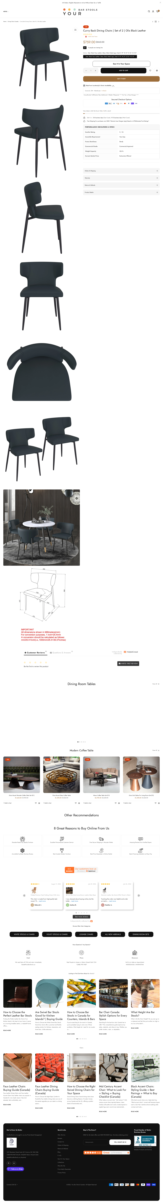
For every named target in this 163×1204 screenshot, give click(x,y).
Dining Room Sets (141, 934)
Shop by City (61, 1166)
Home (4, 21)
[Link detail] (9, 1163)
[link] (6, 11)
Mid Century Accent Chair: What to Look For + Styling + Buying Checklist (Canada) (112, 1091)
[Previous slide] (24, 895)
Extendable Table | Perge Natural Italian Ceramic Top (101, 729)
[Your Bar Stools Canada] (81, 11)
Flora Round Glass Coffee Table (62, 795)
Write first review (129, 663)
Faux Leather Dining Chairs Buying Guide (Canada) (47, 1089)
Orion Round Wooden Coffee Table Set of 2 (21, 795)
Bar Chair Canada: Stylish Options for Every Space (113, 1015)
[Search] (149, 11)
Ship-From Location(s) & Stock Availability (98, 86)
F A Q (59, 1155)
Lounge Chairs (86, 934)
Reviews (60, 1138)
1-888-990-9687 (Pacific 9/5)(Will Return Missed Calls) (22, 1155)
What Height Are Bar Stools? (143, 1013)
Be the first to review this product (36, 666)
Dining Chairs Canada (13, 21)
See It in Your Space (63, 1159)
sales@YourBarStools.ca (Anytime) (16, 1157)
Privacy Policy (62, 1173)
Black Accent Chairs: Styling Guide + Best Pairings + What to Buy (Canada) (144, 1091)
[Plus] (95, 70)
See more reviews (81, 916)
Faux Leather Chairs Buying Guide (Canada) (16, 1088)
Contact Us (61, 1142)
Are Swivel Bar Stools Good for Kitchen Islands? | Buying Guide (49, 1015)
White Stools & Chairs (24, 934)
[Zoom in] (75, 30)
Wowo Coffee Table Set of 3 (101, 795)
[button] (150, 70)
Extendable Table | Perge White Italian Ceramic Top (61, 729)
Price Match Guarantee (64, 1169)
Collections (61, 1162)
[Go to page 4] (84, 912)
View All (154, 684)
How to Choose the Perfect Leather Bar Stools (17, 1013)
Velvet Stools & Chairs (57, 934)
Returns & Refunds (63, 1149)
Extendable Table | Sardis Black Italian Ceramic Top (141, 729)
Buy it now (121, 79)
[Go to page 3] (81, 912)
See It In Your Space (121, 64)
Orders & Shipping (63, 1145)
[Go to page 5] (86, 912)
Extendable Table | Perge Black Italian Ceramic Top (21, 729)
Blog (59, 1152)
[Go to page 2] (78, 912)
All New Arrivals (113, 934)
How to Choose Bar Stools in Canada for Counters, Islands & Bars (81, 1015)
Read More (7, 1030)
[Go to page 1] (76, 912)
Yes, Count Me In (120, 1142)
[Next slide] (138, 895)
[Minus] (86, 70)
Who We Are (61, 1135)
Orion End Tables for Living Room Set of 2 (141, 795)
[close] (160, 3)
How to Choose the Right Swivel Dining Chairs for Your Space (81, 1089)
